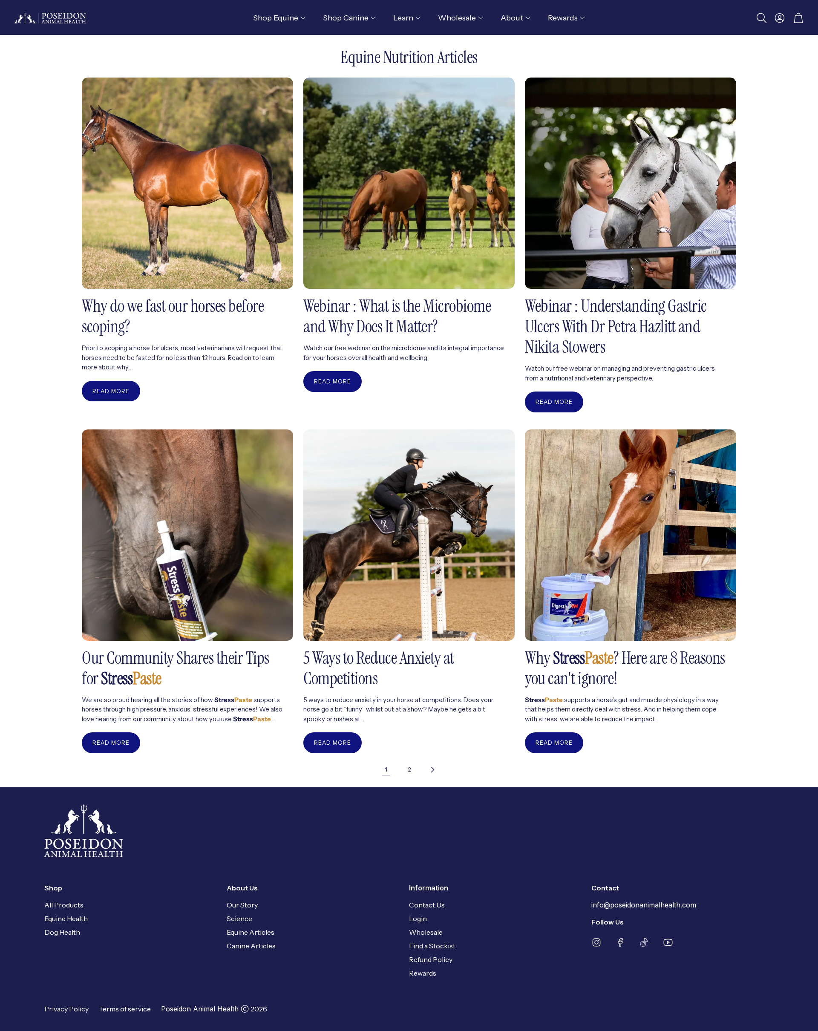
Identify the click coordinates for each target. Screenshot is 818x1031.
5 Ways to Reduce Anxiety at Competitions (378, 668)
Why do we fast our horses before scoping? (173, 316)
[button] (761, 18)
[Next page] (432, 769)
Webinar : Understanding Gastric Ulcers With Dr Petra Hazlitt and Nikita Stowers (616, 326)
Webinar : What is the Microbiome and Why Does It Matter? (397, 316)
